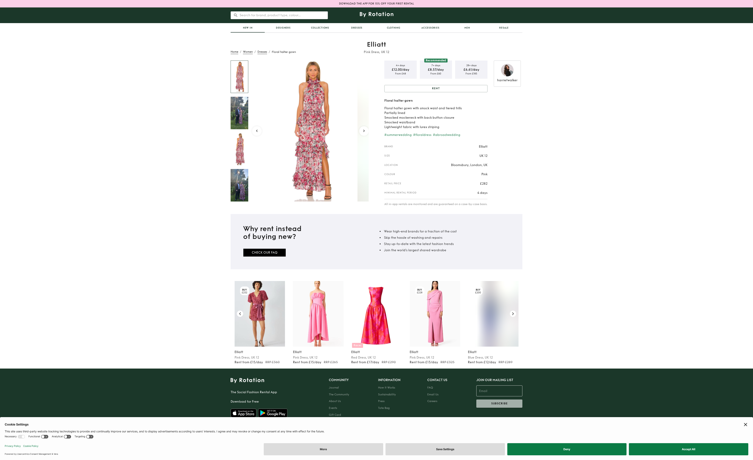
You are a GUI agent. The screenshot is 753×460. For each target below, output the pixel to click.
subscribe (499, 403)
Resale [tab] (504, 27)
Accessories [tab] (430, 27)
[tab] (248, 28)
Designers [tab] (283, 27)
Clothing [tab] (393, 27)
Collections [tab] (320, 27)
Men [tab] (467, 27)
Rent (436, 88)
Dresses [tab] (356, 27)
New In (248, 27)
